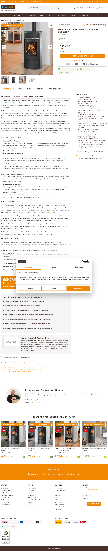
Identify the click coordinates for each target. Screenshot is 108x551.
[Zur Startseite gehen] (8, 7)
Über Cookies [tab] (79, 267)
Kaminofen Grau (6, 371)
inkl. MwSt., (68, 48)
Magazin (30, 493)
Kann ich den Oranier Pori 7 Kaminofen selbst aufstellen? (22, 306)
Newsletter (85, 498)
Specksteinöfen (16, 371)
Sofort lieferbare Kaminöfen (36, 369)
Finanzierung (5, 502)
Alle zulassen (78, 288)
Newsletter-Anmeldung (35, 500)
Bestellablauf (5, 488)
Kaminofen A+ (5, 365)
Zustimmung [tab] (28, 267)
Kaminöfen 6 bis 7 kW (34, 363)
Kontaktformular (87, 488)
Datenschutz (58, 500)
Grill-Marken (32, 497)
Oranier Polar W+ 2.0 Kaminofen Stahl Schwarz (93, 449)
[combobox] (41, 8)
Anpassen (53, 288)
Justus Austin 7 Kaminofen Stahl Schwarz (10, 449)
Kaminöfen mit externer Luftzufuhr (16, 369)
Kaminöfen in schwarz (17, 365)
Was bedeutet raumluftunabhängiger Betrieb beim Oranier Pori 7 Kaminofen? (29, 315)
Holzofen (27, 365)
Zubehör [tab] (40, 89)
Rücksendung (5, 500)
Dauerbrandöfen (26, 371)
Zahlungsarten (5, 490)
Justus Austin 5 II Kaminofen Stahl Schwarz (38, 449)
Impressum (58, 509)
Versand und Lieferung (7, 495)
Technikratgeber (33, 488)
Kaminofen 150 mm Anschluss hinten (19, 367)
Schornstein (46, 212)
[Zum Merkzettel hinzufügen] (51, 25)
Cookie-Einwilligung (60, 507)
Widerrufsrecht (59, 502)
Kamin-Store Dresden (61, 493)
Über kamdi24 (59, 488)
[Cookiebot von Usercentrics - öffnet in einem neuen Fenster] (82, 261)
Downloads (31, 490)
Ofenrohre (49, 232)
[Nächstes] (50, 47)
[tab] (8, 89)
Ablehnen (30, 288)
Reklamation (5, 493)
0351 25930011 (35, 402)
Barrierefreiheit (59, 504)
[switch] (5, 542)
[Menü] (9, 531)
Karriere (57, 495)
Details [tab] (54, 267)
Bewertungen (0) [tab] (24, 89)
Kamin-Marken (32, 495)
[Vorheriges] (4, 47)
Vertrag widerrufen (94, 503)
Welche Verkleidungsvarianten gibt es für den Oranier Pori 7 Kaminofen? (27, 324)
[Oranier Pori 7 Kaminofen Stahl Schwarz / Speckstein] (27, 48)
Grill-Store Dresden (60, 490)
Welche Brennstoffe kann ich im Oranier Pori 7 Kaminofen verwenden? (26, 310)
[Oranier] (65, 24)
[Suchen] (58, 8)
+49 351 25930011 (92, 490)
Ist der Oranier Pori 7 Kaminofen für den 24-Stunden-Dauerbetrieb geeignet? (29, 328)
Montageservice (5, 497)
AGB (56, 497)
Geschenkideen (5, 504)
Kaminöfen (23, 363)
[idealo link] (40, 503)
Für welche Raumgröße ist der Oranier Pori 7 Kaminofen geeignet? (25, 301)
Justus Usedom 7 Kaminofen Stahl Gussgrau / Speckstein (65, 449)
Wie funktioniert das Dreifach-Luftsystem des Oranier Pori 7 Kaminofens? (28, 319)
